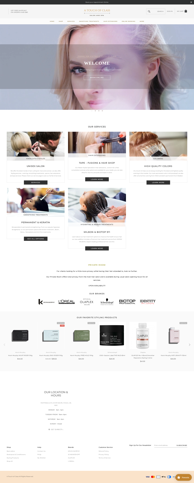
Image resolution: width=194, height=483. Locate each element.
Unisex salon (36, 166)
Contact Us (41, 451)
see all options (35, 239)
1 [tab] (91, 110)
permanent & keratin (35, 222)
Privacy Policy (104, 454)
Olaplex (143, 352)
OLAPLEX (71, 458)
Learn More (97, 248)
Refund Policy (104, 451)
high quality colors (158, 166)
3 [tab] (98, 110)
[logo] (97, 11)
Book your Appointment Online (97, 2)
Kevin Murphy (20, 352)
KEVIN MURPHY (74, 451)
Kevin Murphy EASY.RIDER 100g (51, 355)
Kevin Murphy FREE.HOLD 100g (81, 355)
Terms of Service (105, 458)
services (35, 182)
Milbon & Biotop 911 (97, 232)
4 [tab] (102, 110)
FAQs (39, 454)
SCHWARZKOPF (74, 454)
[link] (20, 335)
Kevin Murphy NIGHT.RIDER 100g (20, 355)
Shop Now (97, 67)
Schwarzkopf (112, 352)
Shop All (10, 461)
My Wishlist (41, 458)
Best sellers (11, 451)
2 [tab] (95, 111)
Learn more (97, 179)
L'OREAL (71, 461)
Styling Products (13, 458)
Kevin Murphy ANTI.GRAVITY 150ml (173, 355)
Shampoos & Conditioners (16, 454)
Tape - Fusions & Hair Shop (97, 163)
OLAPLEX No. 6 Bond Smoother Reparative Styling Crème (142, 357)
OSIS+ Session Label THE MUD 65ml (112, 355)
